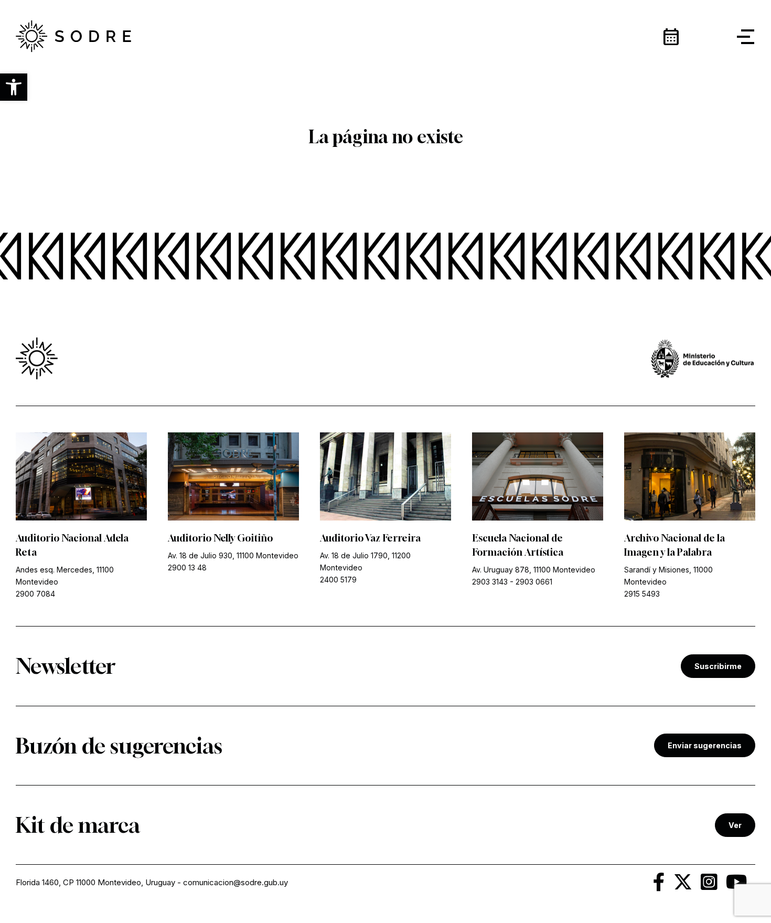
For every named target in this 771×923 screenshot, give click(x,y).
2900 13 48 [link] (187, 567)
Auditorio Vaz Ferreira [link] (370, 538)
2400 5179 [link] (338, 579)
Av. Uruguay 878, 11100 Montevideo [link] (533, 569)
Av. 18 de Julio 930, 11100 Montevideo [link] (233, 555)
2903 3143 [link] (490, 581)
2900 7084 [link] (35, 593)
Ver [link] (735, 825)
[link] (73, 37)
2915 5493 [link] (642, 593)
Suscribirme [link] (718, 666)
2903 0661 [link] (534, 581)
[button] (13, 87)
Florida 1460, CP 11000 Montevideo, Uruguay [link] (95, 882)
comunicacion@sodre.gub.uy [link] (235, 882)
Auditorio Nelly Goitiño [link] (220, 538)
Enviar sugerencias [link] (705, 745)
